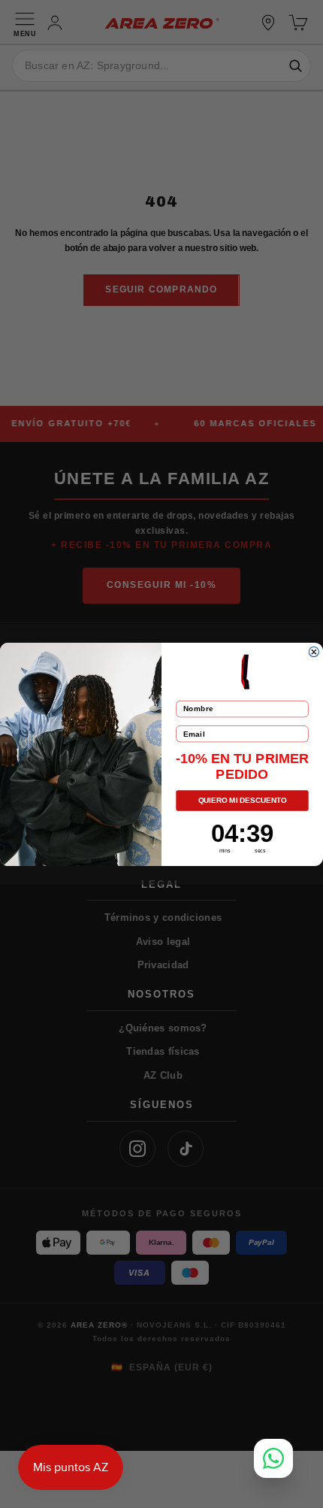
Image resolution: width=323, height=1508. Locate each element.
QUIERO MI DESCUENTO (242, 800)
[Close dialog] (313, 651)
